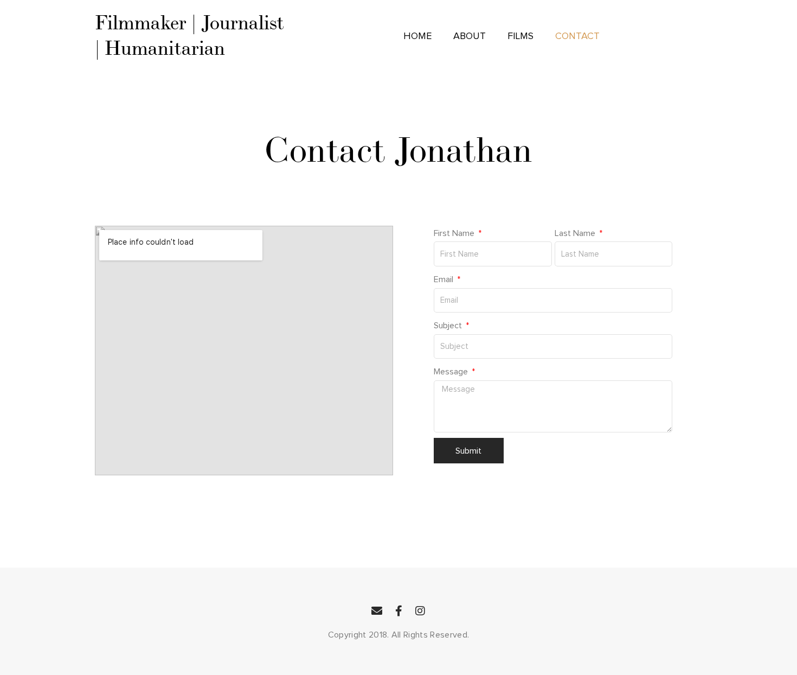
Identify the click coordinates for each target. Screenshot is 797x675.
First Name (455, 233)
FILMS (520, 36)
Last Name (576, 233)
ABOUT (469, 36)
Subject (449, 325)
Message (452, 371)
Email (444, 279)
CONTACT (577, 36)
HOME (417, 36)
